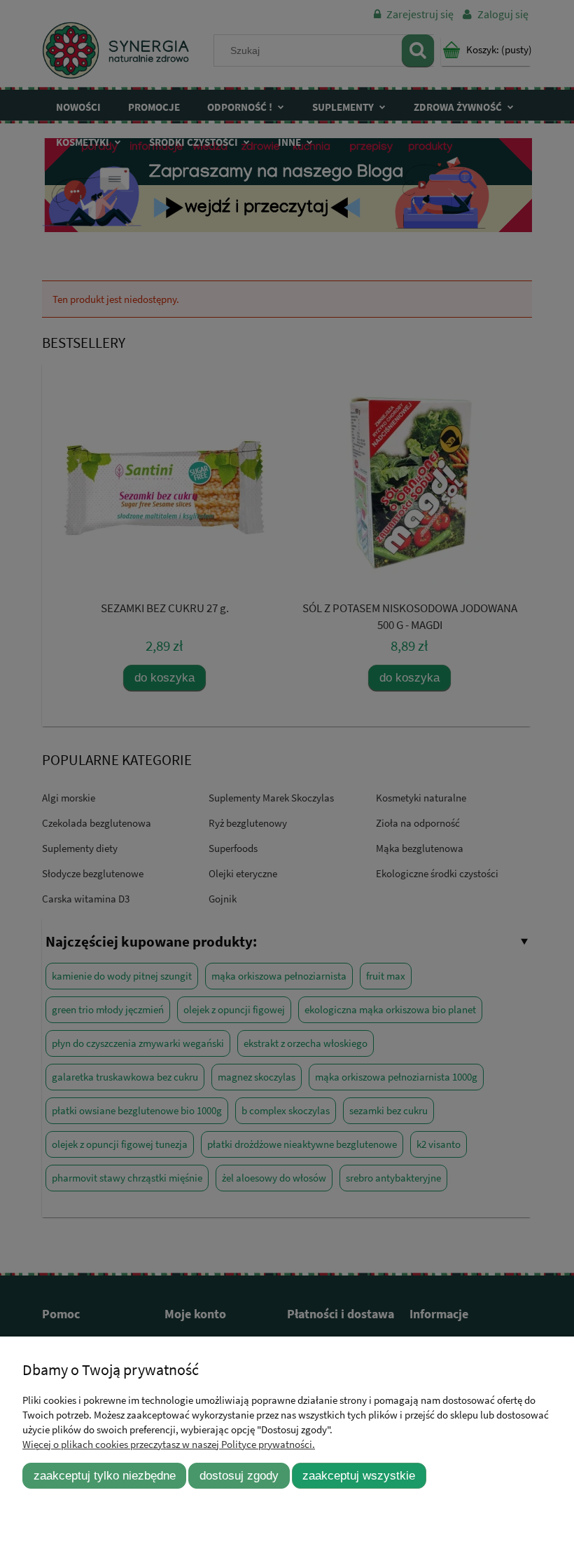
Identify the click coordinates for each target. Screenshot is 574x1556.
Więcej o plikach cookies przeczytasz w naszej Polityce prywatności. (168, 1444)
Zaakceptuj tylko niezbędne (105, 1475)
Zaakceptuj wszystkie (358, 1475)
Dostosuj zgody (239, 1475)
